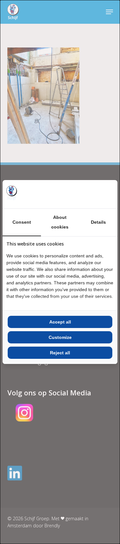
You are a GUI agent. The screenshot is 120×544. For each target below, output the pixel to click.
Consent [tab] (21, 222)
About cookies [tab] (59, 222)
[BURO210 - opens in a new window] (90, 194)
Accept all (60, 321)
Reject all (60, 352)
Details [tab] (98, 222)
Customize (60, 337)
